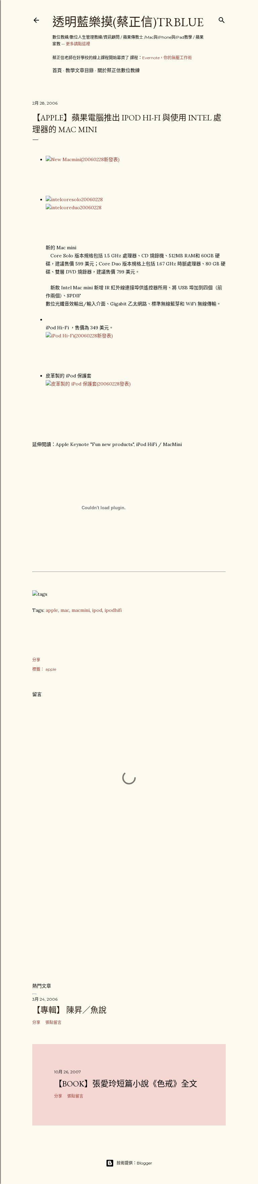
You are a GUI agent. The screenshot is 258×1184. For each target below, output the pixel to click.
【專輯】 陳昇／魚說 (69, 1010)
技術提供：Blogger (134, 1163)
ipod (97, 610)
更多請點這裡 (78, 43)
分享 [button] (36, 659)
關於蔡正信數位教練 (118, 70)
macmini (81, 610)
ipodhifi (113, 610)
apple (52, 610)
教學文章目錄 (80, 70)
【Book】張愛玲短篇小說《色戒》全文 (125, 1083)
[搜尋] (222, 18)
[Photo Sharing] (83, 159)
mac (64, 610)
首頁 (57, 70)
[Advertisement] (129, 918)
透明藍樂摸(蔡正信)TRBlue (128, 22)
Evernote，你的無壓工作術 (167, 57)
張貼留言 (53, 1022)
